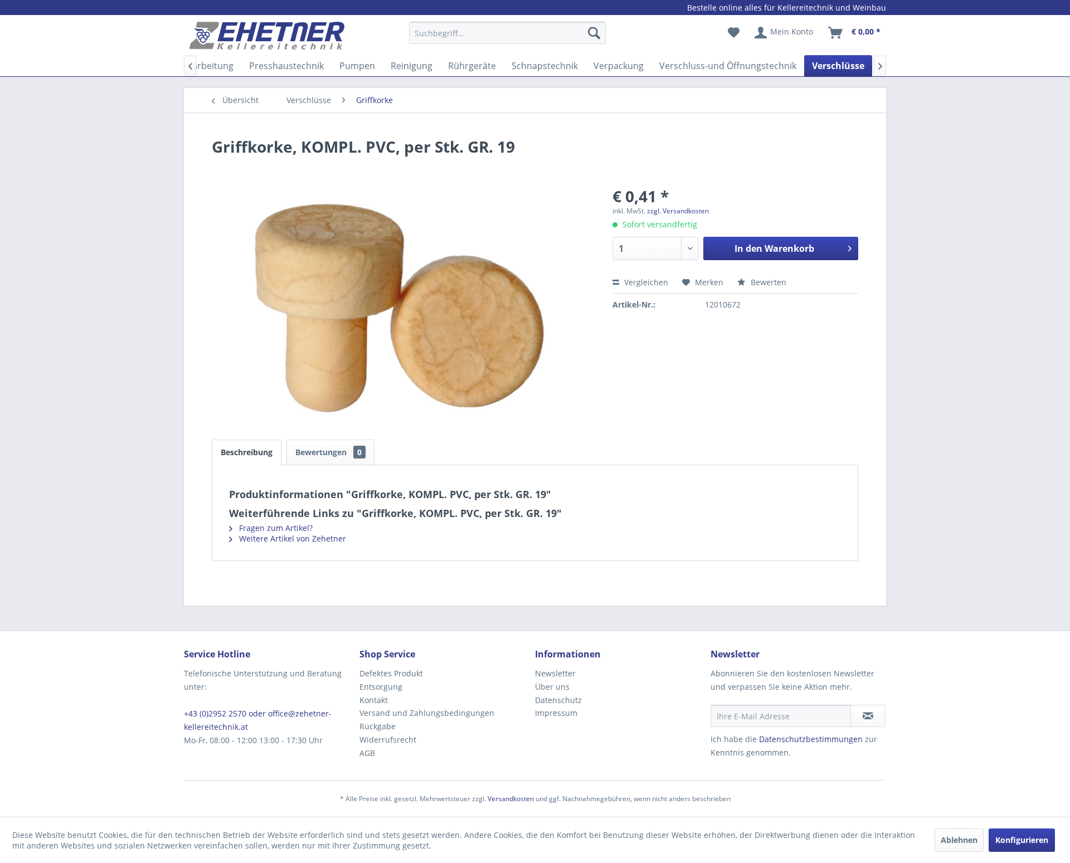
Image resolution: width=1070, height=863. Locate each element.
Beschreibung (247, 452)
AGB (367, 753)
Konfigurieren (1021, 840)
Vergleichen (645, 282)
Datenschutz (558, 700)
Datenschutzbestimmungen (811, 739)
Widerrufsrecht (387, 739)
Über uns (552, 686)
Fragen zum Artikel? (275, 528)
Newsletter (555, 673)
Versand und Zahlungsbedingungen (426, 713)
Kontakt (373, 700)
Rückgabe (377, 726)
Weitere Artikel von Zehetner (291, 538)
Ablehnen (959, 840)
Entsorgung (380, 686)
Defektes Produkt (391, 673)
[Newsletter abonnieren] (868, 716)
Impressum (556, 713)
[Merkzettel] (733, 33)
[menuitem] (507, 38)
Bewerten (767, 282)
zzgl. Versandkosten (678, 211)
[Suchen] (594, 33)
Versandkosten (511, 798)
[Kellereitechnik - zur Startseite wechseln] (266, 36)
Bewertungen (328, 452)
